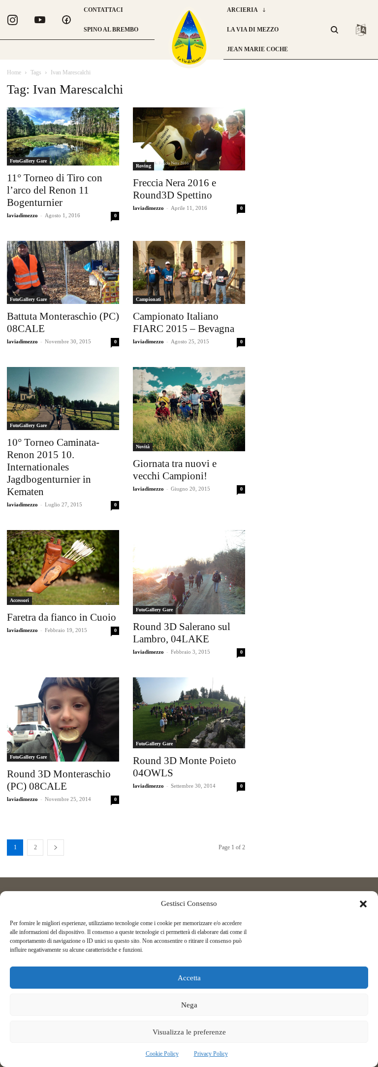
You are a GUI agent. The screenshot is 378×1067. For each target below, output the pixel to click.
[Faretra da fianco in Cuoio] (63, 567)
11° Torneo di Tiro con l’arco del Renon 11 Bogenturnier (54, 190)
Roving (143, 165)
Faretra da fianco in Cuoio (61, 617)
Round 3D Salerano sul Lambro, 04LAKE (181, 633)
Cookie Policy (162, 1053)
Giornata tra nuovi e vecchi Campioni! (175, 470)
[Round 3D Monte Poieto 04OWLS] (189, 712)
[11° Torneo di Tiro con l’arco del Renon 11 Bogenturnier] (63, 136)
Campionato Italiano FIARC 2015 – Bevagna (183, 322)
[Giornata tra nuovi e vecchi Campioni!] (189, 409)
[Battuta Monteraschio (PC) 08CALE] (63, 272)
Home (14, 72)
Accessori (19, 600)
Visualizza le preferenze (189, 1032)
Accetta (189, 978)
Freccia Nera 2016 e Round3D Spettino (174, 189)
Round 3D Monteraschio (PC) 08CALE (59, 780)
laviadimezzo (22, 215)
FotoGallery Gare (28, 161)
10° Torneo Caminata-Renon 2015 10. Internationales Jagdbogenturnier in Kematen (53, 467)
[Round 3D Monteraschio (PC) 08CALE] (63, 719)
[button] (363, 904)
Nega (189, 1005)
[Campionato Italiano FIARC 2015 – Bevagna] (189, 272)
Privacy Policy (211, 1053)
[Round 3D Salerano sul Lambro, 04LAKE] (189, 572)
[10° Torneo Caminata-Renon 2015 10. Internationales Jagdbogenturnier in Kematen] (63, 398)
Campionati (148, 299)
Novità (143, 446)
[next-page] (55, 847)
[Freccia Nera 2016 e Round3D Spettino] (189, 138)
